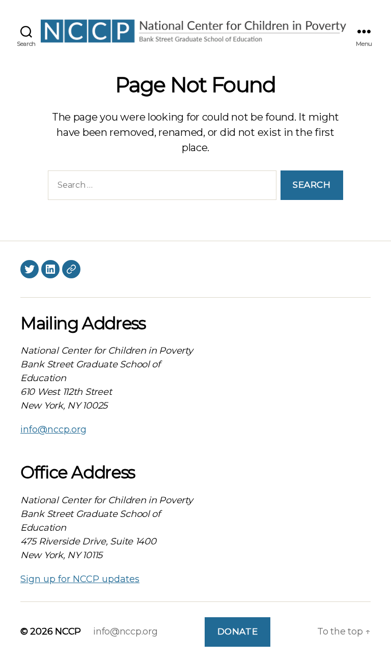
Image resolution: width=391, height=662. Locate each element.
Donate (237, 631)
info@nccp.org (53, 429)
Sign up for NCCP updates (79, 579)
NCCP (68, 631)
